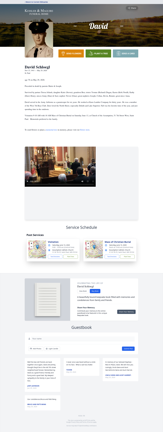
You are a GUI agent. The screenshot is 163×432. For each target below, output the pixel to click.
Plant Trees (70, 257)
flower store (84, 129)
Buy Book (95, 291)
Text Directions (55, 257)
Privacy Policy (75, 422)
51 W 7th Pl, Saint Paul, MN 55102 (64, 252)
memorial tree (51, 129)
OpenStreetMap (84, 426)
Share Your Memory (126, 312)
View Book (83, 291)
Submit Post (128, 349)
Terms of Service (87, 422)
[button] (37, 247)
